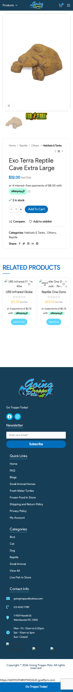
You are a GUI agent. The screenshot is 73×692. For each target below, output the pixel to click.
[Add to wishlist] (29, 284)
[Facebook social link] (19, 243)
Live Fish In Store (20, 577)
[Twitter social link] (23, 243)
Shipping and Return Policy (26, 504)
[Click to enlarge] (8, 105)
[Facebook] (9, 416)
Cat (12, 543)
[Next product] (62, 151)
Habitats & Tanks (52, 145)
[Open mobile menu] (68, 5)
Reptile (23, 145)
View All (15, 570)
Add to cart (36, 209)
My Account (17, 517)
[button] (19, 322)
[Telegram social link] (37, 243)
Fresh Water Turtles (22, 490)
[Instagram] (17, 416)
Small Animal (18, 564)
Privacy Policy (18, 511)
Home (12, 145)
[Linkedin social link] (33, 243)
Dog (12, 550)
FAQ (12, 470)
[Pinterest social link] (28, 243)
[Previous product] (55, 151)
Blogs (13, 477)
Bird (12, 537)
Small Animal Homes (22, 484)
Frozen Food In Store (23, 497)
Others (35, 145)
